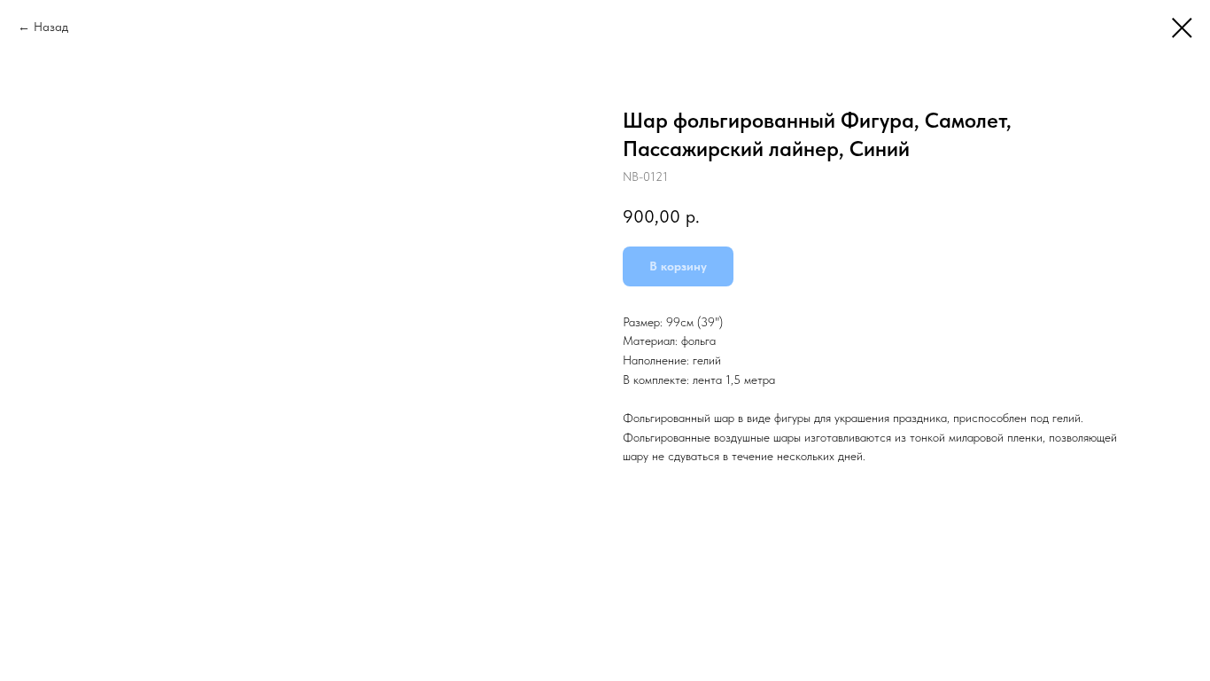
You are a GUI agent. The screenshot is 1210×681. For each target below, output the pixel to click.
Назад (51, 27)
